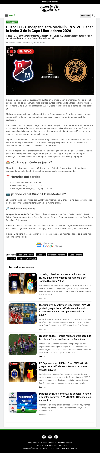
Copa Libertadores (25, 255)
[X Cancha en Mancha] (56, 437)
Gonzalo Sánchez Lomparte (19, 43)
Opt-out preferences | (31, 448)
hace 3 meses (39, 43)
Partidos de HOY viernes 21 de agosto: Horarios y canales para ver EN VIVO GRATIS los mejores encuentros (65, 397)
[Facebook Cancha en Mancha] (44, 437)
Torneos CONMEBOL (27, 259)
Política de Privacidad (69, 448)
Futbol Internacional (56, 255)
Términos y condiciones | (50, 448)
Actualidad (12, 22)
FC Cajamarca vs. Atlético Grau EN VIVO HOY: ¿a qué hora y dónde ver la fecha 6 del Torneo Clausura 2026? (64, 366)
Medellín (11, 259)
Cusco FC (41, 255)
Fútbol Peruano (75, 255)
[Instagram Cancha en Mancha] (50, 437)
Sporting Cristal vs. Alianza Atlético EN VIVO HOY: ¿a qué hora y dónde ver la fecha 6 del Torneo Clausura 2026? (63, 277)
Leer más (42, 298)
